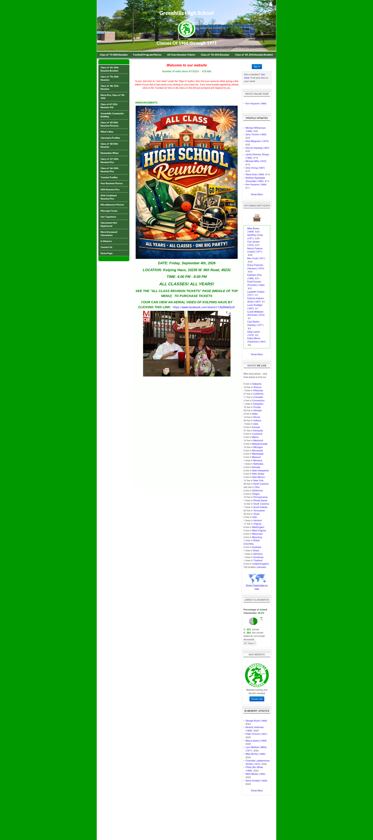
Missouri (256, 457)
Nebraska (258, 463)
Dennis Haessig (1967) (257, 147)
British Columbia (251, 542)
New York (258, 480)
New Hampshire (260, 470)
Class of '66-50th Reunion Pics (109, 169)
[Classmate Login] (271, 4)
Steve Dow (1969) (255, 174)
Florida (257, 407)
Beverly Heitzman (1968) (255, 728)
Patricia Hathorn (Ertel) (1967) (255, 300)
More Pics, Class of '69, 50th (113, 96)
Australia (256, 547)
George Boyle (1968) (256, 720)
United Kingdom (260, 563)
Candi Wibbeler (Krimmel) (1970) (256, 313)
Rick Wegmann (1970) (257, 141)
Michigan (258, 447)
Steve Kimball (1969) (256, 780)
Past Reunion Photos (112, 183)
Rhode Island (260, 500)
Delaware (258, 403)
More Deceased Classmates (109, 233)
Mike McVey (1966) (255, 754)
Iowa (255, 423)
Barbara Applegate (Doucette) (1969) (255, 179)
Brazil (256, 550)
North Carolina (261, 483)
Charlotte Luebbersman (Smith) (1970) (258, 762)
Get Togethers (108, 216)
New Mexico (258, 477)
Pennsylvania (260, 497)
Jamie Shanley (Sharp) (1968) (257, 156)
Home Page (106, 253)
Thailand (257, 560)
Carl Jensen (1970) (253, 243)
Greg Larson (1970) (253, 333)
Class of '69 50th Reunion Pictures (110, 124)
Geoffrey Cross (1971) (255, 236)
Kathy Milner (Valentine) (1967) (256, 340)
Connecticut (258, 400)
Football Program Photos (147, 54)
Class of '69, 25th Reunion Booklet (254, 54)
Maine (255, 437)
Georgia (257, 410)
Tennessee (259, 510)
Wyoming (257, 537)
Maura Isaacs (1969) (256, 740)
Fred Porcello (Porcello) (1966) (256, 283)
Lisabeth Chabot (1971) (255, 293)
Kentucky (258, 430)
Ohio (257, 487)
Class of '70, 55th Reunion (215, 54)
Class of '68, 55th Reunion (110, 87)
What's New (107, 131)
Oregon (256, 493)
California (258, 393)
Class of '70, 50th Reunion (110, 78)
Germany (258, 553)
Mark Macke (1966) (255, 773)
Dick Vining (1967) (255, 167)
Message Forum (109, 210)
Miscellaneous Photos (112, 204)
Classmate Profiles (110, 137)
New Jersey (258, 473)
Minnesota (257, 450)
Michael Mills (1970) (256, 161)
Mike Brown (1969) (253, 230)
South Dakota (260, 507)
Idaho (255, 413)
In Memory (106, 241)
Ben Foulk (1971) (256, 258)
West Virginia (259, 530)
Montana (257, 460)
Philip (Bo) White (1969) (254, 768)
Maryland (258, 440)
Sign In (257, 66)
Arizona (257, 387)
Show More (257, 194)
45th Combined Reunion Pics (109, 197)
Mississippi (258, 453)
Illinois (256, 417)
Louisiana (257, 433)
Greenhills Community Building (112, 115)
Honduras (258, 557)
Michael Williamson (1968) (256, 129)
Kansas (256, 427)
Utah (254, 517)
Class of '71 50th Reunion (113, 54)
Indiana (257, 420)
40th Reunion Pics (110, 189)
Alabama (256, 383)
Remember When (110, 153)
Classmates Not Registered (109, 224)
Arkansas (258, 390)
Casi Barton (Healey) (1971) (255, 323)
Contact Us (106, 247)
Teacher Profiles (109, 177)
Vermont (257, 520)
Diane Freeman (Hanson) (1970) (255, 266)
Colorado (258, 397)
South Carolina (261, 503)
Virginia (257, 523)
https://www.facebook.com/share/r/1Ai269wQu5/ (204, 307)
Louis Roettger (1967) (254, 306)
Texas (256, 513)
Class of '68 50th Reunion (109, 145)
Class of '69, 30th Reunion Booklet (110, 69)
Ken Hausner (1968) (256, 103)
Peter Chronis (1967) (256, 734)
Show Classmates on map (257, 587)
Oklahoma (257, 490)
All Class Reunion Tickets (181, 54)
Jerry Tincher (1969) (256, 134)
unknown (261, 567)
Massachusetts (260, 443)
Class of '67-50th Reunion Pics (109, 160)
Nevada (256, 467)
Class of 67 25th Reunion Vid (109, 106)
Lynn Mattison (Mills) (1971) (256, 748)
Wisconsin (257, 533)
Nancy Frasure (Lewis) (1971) (254, 250)
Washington (258, 527)
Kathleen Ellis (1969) (254, 276)
